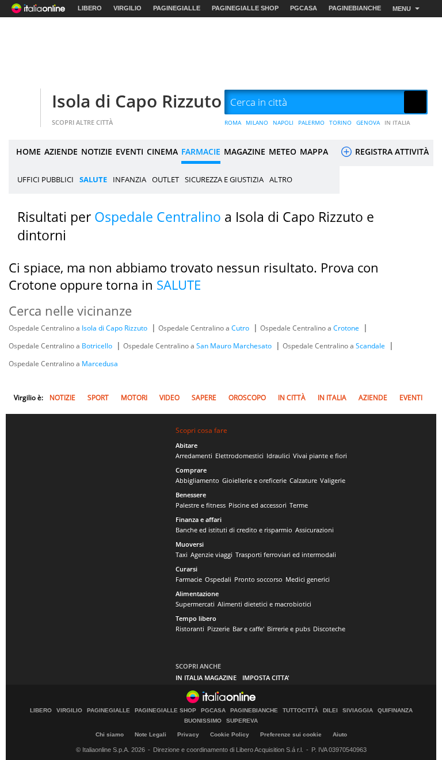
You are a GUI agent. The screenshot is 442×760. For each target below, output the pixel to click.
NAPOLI (283, 122)
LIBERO (90, 8)
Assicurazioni (314, 529)
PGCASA (303, 8)
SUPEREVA (242, 721)
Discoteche (329, 628)
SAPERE (204, 397)
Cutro (241, 328)
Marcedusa (100, 364)
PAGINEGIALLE (176, 8)
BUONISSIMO (203, 721)
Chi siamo (110, 734)
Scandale (371, 346)
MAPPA (314, 151)
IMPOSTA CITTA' (265, 677)
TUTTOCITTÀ (300, 710)
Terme (298, 505)
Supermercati (195, 604)
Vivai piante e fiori (320, 455)
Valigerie (332, 480)
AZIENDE (61, 151)
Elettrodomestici (239, 455)
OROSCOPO (247, 397)
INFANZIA (129, 179)
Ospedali (218, 579)
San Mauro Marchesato (234, 346)
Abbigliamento (197, 480)
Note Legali (150, 734)
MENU (402, 8)
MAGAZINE (244, 151)
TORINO (340, 122)
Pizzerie (218, 628)
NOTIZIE (96, 151)
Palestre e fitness (201, 505)
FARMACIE (200, 151)
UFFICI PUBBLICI (45, 179)
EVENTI (129, 151)
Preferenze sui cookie (291, 734)
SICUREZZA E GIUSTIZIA (224, 179)
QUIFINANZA (395, 710)
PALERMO (311, 122)
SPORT (98, 397)
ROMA (232, 122)
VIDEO (169, 397)
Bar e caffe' (248, 628)
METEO (282, 151)
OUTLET (165, 179)
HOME (28, 151)
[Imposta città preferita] (23, 103)
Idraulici (278, 455)
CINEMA (162, 151)
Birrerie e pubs (288, 628)
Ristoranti (190, 628)
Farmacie (189, 579)
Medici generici (307, 579)
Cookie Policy (229, 734)
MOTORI (134, 397)
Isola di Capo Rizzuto (137, 101)
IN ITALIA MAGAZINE (206, 677)
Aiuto (340, 734)
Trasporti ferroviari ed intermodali (285, 554)
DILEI (330, 710)
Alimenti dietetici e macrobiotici (264, 604)
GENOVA (368, 122)
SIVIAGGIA (357, 710)
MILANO (257, 122)
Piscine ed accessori (257, 505)
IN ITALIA (397, 122)
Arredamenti (194, 455)
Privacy (188, 734)
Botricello (98, 346)
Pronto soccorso (258, 579)
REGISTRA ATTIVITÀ (391, 151)
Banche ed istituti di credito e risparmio (234, 529)
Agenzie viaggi (211, 554)
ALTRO (280, 179)
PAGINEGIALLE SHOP (245, 8)
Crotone (347, 328)
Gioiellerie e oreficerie (254, 480)
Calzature (303, 480)
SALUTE (93, 179)
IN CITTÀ (292, 397)
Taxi (182, 554)
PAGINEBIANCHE (355, 8)
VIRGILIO (127, 8)
